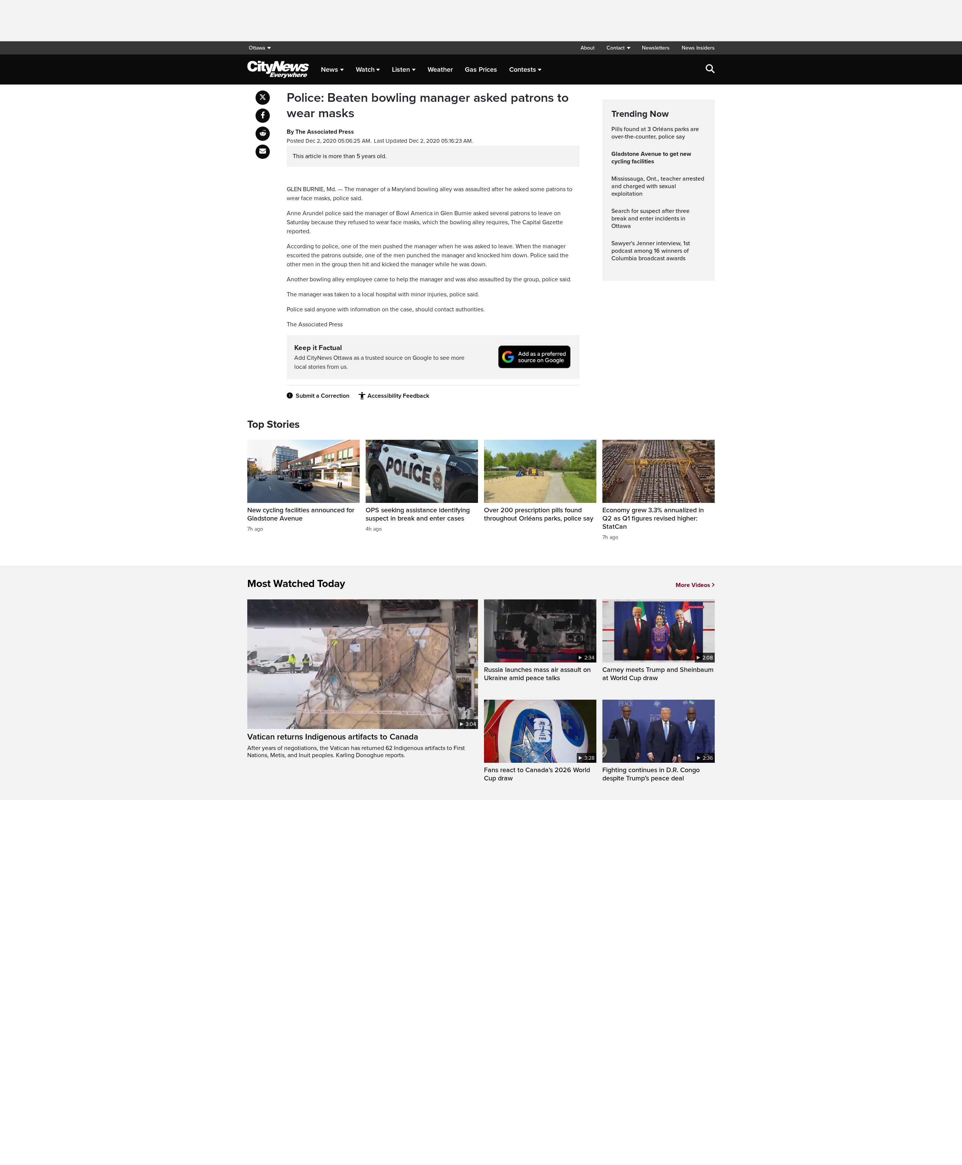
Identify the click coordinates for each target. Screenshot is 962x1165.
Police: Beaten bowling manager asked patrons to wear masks (428, 106)
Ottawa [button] (257, 48)
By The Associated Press (320, 132)
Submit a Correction (322, 396)
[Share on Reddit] (263, 134)
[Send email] (263, 152)
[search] (710, 69)
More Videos (693, 585)
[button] (618, 47)
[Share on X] (263, 98)
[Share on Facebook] (263, 116)
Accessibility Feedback (398, 396)
